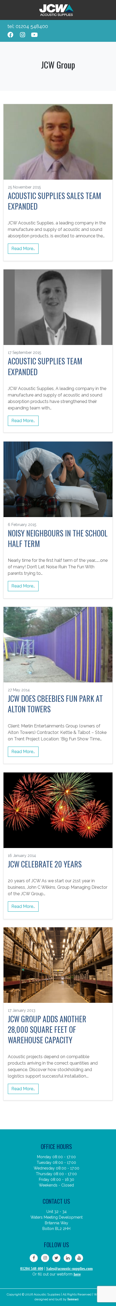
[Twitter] (56, 1258)
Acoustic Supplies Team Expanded (45, 366)
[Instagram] (22, 35)
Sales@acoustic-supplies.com (69, 1269)
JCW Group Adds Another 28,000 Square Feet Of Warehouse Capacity (47, 1029)
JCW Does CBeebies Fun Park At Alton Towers (55, 703)
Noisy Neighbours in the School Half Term (58, 538)
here (77, 1274)
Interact (73, 1299)
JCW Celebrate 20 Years (45, 864)
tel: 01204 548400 (27, 26)
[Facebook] (10, 35)
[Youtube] (34, 35)
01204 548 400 (31, 1269)
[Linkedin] (68, 1258)
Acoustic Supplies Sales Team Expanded (54, 200)
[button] (103, 31)
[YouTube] (79, 1258)
